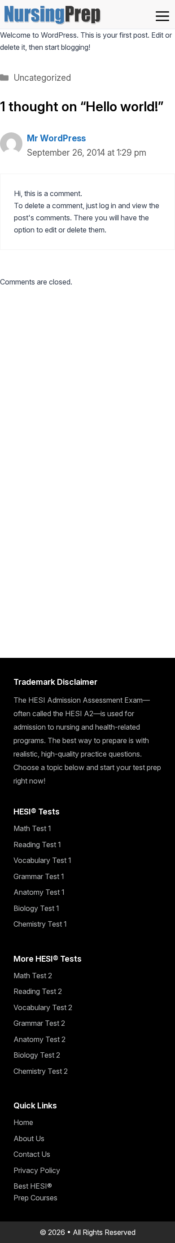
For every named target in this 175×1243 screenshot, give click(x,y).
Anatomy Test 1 (39, 892)
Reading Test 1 (37, 844)
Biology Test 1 (36, 908)
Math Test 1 (32, 828)
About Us (28, 1138)
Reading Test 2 (37, 991)
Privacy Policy (36, 1170)
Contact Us (31, 1154)
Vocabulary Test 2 (42, 1007)
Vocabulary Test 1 (42, 860)
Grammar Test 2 (39, 1023)
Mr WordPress (56, 138)
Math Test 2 (32, 975)
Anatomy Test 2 (39, 1039)
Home (23, 1122)
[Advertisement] (87, 386)
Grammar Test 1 (38, 876)
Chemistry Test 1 (40, 923)
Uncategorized (42, 78)
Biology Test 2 (36, 1054)
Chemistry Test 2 (40, 1071)
